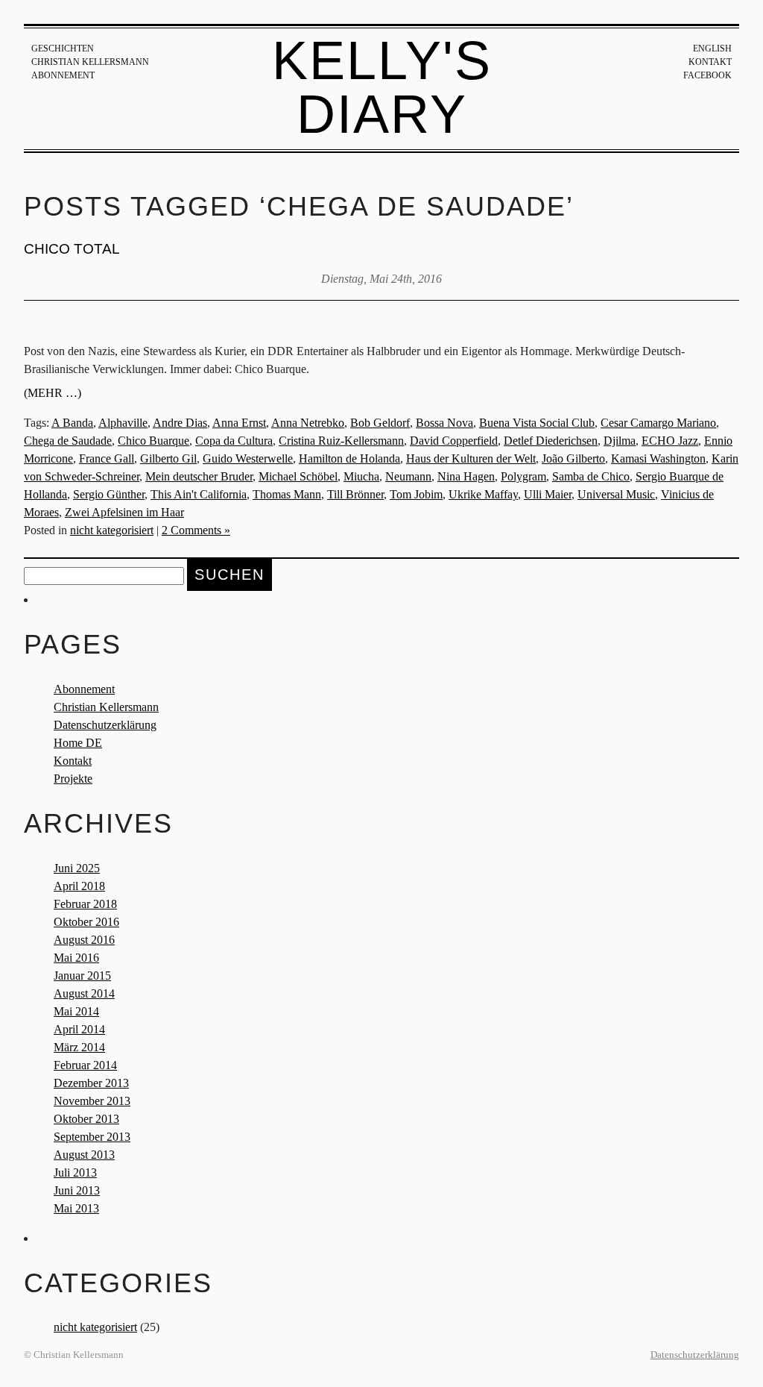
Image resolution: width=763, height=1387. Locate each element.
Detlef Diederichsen (551, 440)
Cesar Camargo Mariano (658, 422)
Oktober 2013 (86, 1118)
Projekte (73, 778)
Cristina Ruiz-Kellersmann (341, 440)
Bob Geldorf (380, 422)
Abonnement (63, 75)
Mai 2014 (76, 1011)
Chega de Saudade (68, 440)
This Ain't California (199, 494)
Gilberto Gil (168, 458)
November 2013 (92, 1101)
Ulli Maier (548, 494)
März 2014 (79, 1047)
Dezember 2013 (91, 1083)
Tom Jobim (416, 494)
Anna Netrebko (307, 422)
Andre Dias (180, 422)
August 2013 (84, 1154)
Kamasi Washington (658, 458)
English (712, 48)
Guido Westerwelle (248, 458)
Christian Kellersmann (90, 62)
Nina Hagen (466, 476)
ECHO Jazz (670, 440)
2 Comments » (196, 530)
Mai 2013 (76, 1208)
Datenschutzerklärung (105, 724)
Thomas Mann (287, 494)
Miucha (361, 476)
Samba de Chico (591, 476)
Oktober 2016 (86, 921)
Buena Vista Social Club (537, 422)
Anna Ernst (239, 422)
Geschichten (62, 48)
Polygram (523, 476)
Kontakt (710, 62)
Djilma (620, 440)
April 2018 (79, 886)
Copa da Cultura (234, 440)
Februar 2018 (85, 904)
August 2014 (84, 993)
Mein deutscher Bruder (199, 476)
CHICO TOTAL (72, 249)
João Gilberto (573, 458)
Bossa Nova (444, 422)
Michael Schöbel (298, 476)
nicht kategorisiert (111, 530)
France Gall (106, 458)
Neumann (408, 476)
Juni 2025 (77, 868)
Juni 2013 (77, 1190)
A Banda (72, 422)
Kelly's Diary (382, 87)
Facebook (707, 75)
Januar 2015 (82, 975)
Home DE (78, 742)
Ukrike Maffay (483, 494)
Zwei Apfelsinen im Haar (124, 512)
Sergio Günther (109, 494)
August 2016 (84, 939)
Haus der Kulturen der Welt (471, 458)
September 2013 (92, 1136)
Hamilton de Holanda (349, 458)
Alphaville (123, 422)
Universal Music (616, 494)
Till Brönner (355, 494)
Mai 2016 (76, 957)
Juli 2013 (75, 1172)
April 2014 (79, 1029)
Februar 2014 (85, 1065)
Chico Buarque (153, 440)
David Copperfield (454, 440)
